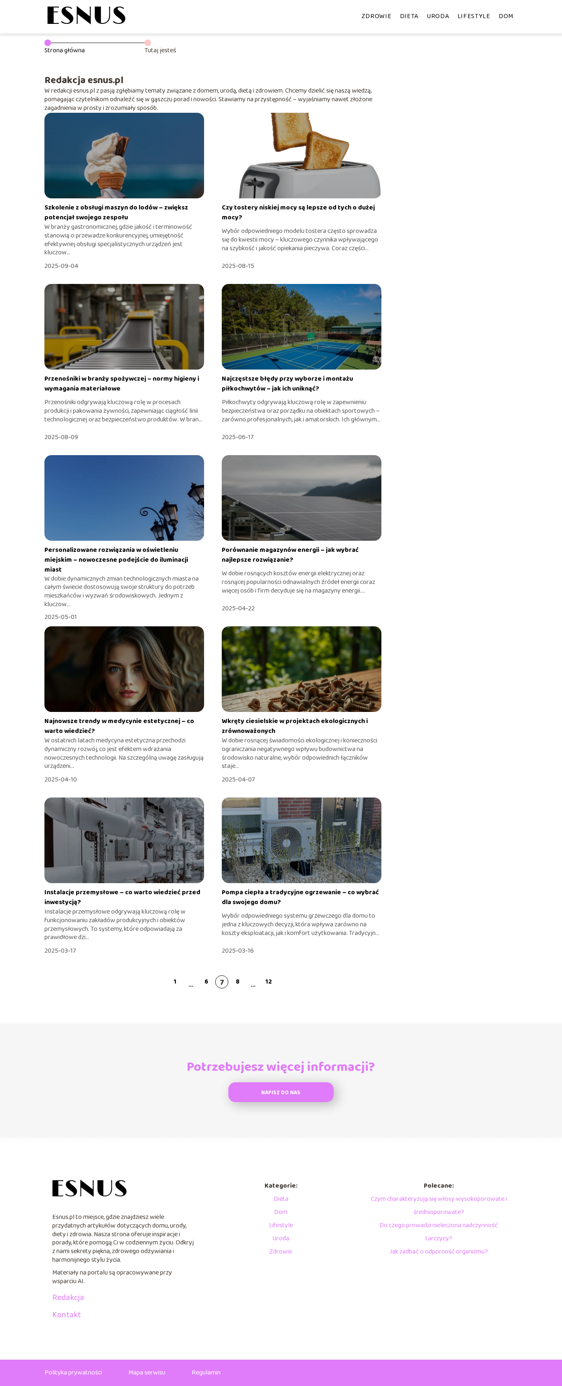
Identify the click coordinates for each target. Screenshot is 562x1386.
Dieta (409, 16)
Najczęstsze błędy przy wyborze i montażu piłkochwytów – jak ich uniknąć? (287, 384)
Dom (506, 16)
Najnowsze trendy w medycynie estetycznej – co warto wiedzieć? (119, 726)
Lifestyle (473, 16)
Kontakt (66, 1314)
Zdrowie (377, 16)
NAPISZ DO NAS (280, 1092)
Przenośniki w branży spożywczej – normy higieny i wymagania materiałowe (121, 384)
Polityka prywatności (73, 1372)
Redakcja (68, 1297)
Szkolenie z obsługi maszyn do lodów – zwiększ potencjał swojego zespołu (116, 212)
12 (268, 982)
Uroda (438, 16)
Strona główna (64, 50)
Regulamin (206, 1372)
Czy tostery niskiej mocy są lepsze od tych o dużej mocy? (298, 212)
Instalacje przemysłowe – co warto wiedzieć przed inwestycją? (122, 897)
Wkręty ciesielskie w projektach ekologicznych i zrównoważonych (295, 726)
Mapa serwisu (146, 1372)
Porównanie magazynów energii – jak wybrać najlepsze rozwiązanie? (290, 555)
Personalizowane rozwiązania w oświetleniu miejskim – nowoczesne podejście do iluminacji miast (116, 560)
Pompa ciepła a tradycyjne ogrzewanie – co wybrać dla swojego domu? (300, 897)
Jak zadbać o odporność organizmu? (439, 1251)
